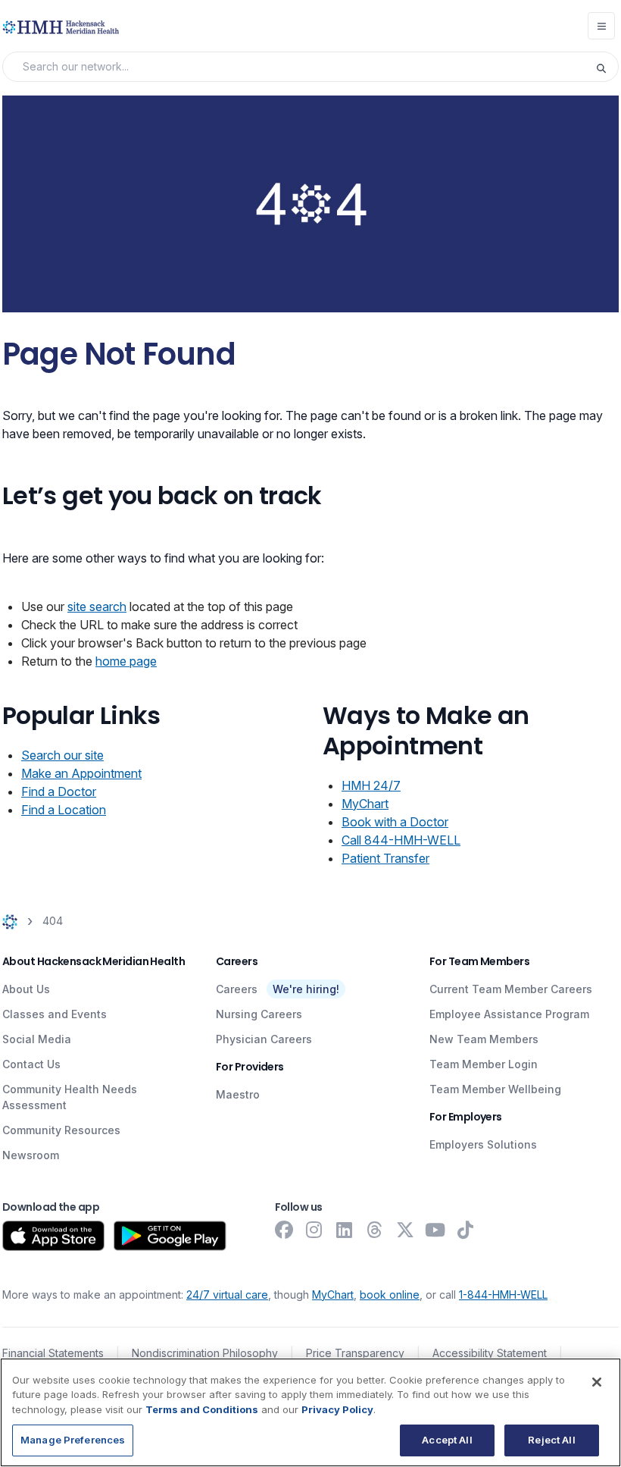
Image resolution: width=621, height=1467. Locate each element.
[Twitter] (405, 1230)
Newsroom (30, 1155)
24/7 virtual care (227, 1294)
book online (390, 1294)
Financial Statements (53, 1352)
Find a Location (63, 809)
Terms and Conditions (201, 1409)
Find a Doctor (58, 791)
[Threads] (375, 1230)
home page (126, 661)
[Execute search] (606, 67)
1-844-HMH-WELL (503, 1294)
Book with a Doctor (395, 821)
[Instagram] (314, 1230)
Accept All (447, 1440)
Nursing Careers (259, 1014)
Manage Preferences (72, 1440)
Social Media (36, 1039)
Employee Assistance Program (509, 1014)
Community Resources (61, 1130)
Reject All (551, 1440)
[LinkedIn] (344, 1230)
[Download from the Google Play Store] (170, 1236)
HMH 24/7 (371, 785)
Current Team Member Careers (510, 989)
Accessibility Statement (489, 1352)
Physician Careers (264, 1039)
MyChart (365, 803)
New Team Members (483, 1039)
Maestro (238, 1094)
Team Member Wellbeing (495, 1089)
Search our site (62, 755)
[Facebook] (284, 1230)
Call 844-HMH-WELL (401, 840)
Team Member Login (483, 1064)
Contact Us (31, 1064)
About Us (26, 989)
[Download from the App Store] (53, 1236)
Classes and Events (54, 1014)
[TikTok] (466, 1230)
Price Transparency (355, 1352)
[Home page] (9, 921)
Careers (236, 989)
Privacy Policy (337, 1409)
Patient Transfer (385, 858)
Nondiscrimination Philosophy (205, 1352)
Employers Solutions (483, 1144)
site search (96, 606)
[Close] (596, 1382)
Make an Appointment (81, 773)
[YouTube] (435, 1230)
